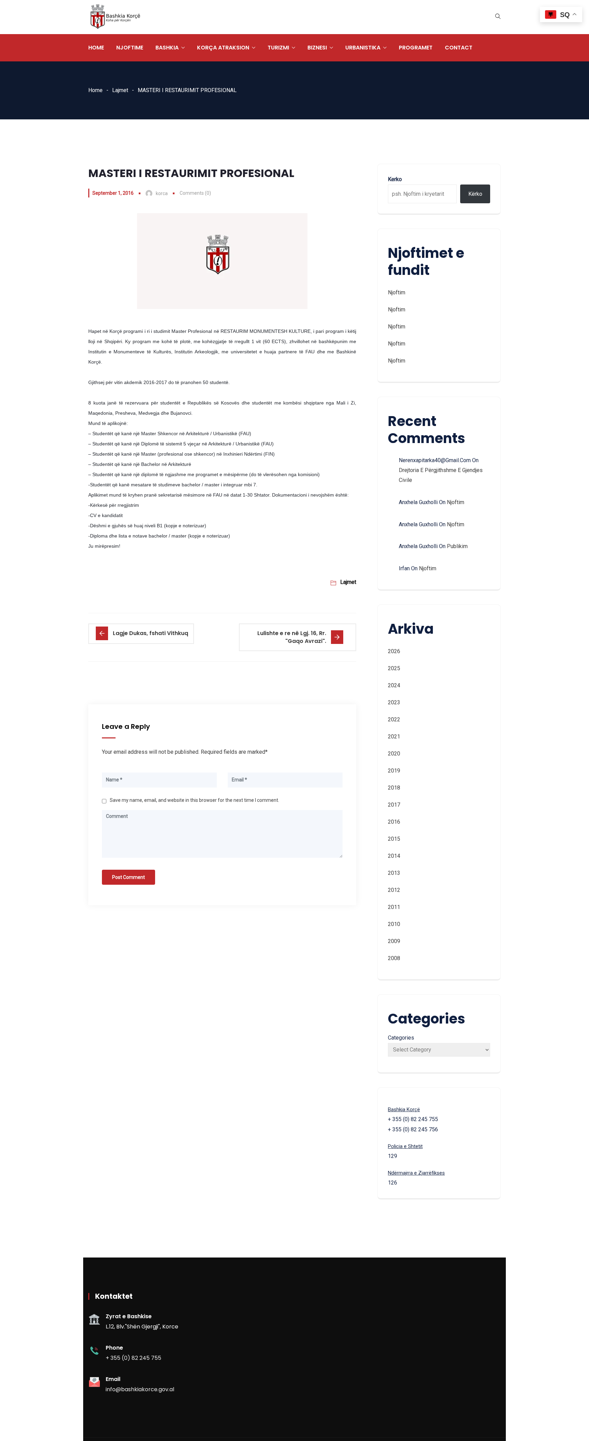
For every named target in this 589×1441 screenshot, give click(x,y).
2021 (394, 736)
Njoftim (396, 292)
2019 (394, 770)
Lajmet (120, 90)
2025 (394, 668)
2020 (394, 753)
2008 (394, 958)
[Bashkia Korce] (115, 17)
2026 (394, 651)
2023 (394, 702)
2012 (394, 890)
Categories (401, 1037)
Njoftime (129, 48)
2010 (394, 924)
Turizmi (278, 48)
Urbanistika (362, 48)
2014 (394, 856)
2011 (394, 907)
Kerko (395, 179)
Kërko (475, 194)
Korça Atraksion (223, 48)
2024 (394, 685)
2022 (394, 719)
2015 (394, 839)
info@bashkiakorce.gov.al (140, 1389)
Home (96, 48)
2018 (394, 787)
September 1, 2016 (113, 193)
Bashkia (167, 48)
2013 (394, 873)
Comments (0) (195, 193)
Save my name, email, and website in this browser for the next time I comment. (194, 800)
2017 (394, 805)
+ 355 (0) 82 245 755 (133, 1358)
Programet (416, 48)
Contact (458, 48)
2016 (394, 822)
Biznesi (317, 48)
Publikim (457, 546)
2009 (394, 941)
